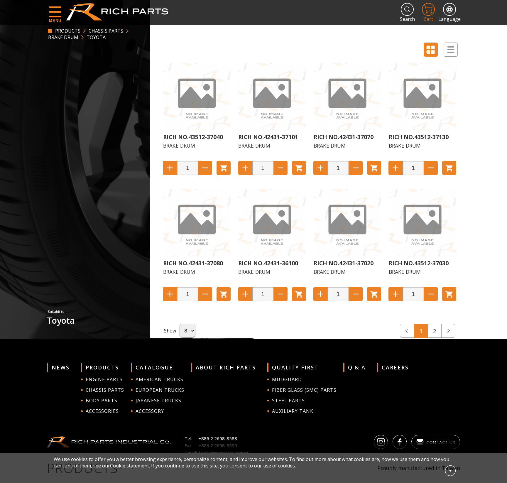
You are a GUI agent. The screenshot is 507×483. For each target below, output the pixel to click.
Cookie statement (129, 465)
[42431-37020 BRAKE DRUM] (347, 254)
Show (170, 330)
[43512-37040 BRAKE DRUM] (197, 128)
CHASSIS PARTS (106, 31)
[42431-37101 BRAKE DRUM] (272, 128)
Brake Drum (63, 37)
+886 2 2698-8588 (218, 438)
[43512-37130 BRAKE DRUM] (422, 128)
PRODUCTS (67, 31)
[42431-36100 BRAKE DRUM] (272, 254)
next (448, 331)
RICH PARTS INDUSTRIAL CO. (120, 12)
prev (407, 331)
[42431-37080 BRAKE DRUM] (197, 254)
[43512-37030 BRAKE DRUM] (422, 254)
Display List (451, 50)
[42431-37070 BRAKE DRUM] (347, 128)
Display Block (431, 50)
